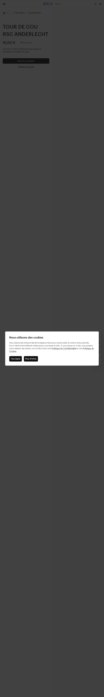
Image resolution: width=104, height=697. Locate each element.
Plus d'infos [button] (30, 358)
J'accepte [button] (15, 358)
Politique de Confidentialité (64, 348)
